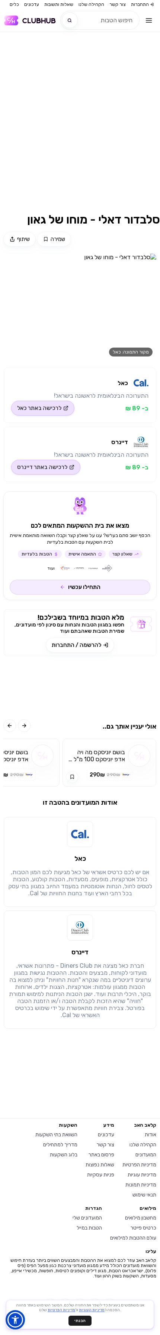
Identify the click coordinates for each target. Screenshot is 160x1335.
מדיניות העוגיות (92, 1310)
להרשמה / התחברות (76, 645)
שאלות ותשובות (58, 4)
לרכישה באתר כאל (39, 408)
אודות (150, 1135)
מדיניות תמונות (140, 1185)
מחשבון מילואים (140, 1218)
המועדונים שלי (87, 1218)
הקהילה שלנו (91, 4)
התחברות (140, 4)
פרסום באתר (101, 1155)
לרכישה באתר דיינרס (42, 467)
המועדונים (145, 1155)
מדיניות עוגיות (142, 1175)
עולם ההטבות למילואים (133, 1238)
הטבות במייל (89, 1228)
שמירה (58, 239)
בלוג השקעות (63, 1155)
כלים (14, 4)
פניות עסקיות (100, 1175)
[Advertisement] (80, 127)
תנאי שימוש (144, 1195)
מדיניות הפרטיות (139, 1165)
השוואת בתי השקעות (56, 1135)
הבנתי (80, 1320)
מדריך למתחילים (60, 1145)
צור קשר (117, 4)
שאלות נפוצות (100, 1165)
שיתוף (23, 239)
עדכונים (31, 4)
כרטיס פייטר (143, 1228)
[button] (15, 1320)
